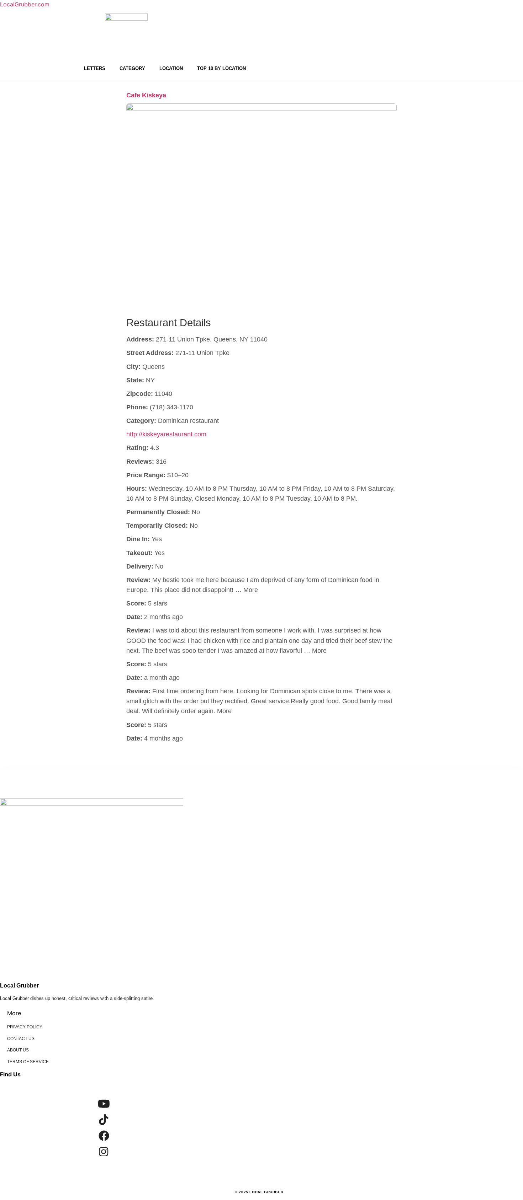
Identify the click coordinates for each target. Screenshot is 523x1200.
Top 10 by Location (221, 68)
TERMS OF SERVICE (28, 1061)
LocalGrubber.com (24, 4)
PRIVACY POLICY (24, 1026)
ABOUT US (18, 1050)
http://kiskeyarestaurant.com (166, 434)
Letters (94, 68)
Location (171, 68)
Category (132, 68)
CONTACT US (21, 1038)
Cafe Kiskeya (146, 95)
